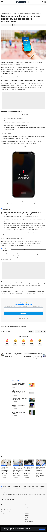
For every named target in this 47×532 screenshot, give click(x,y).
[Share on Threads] (12, 25)
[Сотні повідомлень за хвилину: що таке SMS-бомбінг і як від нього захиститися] (18, 463)
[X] (4, 500)
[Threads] (9, 500)
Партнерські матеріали (29, 465)
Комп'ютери (42, 486)
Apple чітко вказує (6, 83)
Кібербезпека (15, 465)
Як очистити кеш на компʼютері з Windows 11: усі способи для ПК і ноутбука (20, 405)
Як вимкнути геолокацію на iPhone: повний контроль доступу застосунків (18, 384)
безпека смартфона (15, 326)
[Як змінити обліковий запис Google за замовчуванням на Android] (32, 412)
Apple (5, 326)
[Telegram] (5, 500)
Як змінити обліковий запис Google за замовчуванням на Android (18, 412)
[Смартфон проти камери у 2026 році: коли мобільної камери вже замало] (29, 463)
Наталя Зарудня (4, 28)
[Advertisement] (23, 7)
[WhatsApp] (7, 500)
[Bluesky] (11, 500)
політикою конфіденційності (30, 316)
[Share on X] (10, 25)
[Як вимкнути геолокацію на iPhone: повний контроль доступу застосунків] (32, 385)
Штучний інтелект (26, 486)
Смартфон (4, 465)
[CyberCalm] (23, 2)
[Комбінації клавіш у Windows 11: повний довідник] (32, 400)
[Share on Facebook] (9, 25)
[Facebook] (2, 500)
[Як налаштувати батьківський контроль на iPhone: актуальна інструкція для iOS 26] (41, 463)
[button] (42, 529)
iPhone (9, 326)
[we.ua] (13, 500)
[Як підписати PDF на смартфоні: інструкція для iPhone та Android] (6, 463)
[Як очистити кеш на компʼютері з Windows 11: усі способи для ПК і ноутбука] (32, 405)
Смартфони (23, 326)
